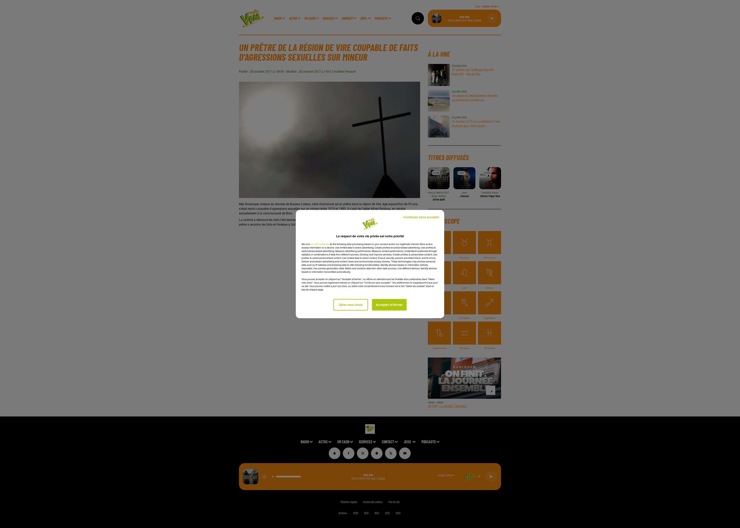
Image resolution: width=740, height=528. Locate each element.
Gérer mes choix (351, 304)
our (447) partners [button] (319, 244)
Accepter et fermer (389, 304)
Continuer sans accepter (421, 217)
